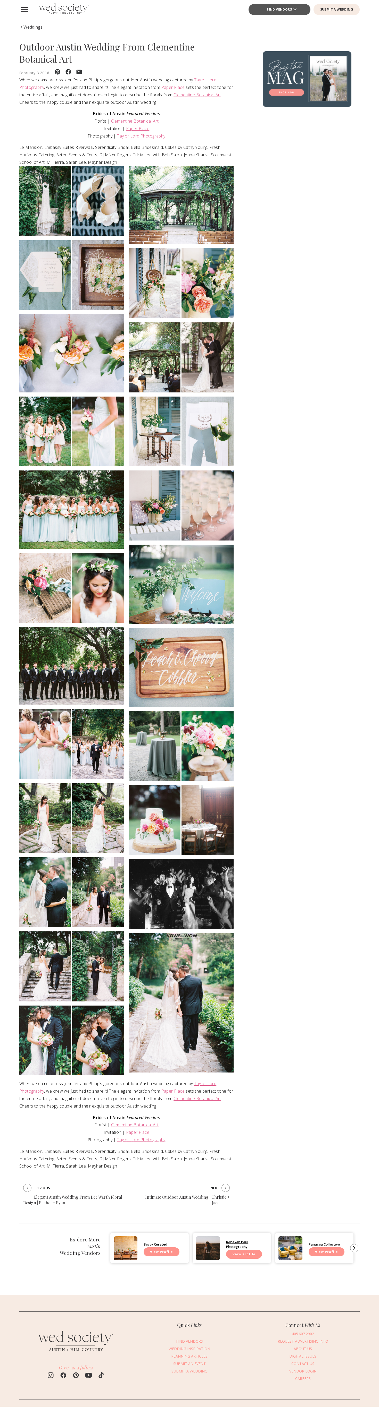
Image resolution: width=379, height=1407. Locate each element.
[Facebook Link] (63, 1376)
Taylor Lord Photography (141, 136)
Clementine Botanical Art (197, 95)
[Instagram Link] (50, 1376)
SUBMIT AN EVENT (189, 1363)
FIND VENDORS (189, 1341)
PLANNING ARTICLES (189, 1356)
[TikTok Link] (101, 1376)
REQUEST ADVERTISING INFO (303, 1341)
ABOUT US (303, 1348)
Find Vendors (279, 9)
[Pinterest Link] (76, 1376)
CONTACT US (302, 1363)
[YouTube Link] (88, 1376)
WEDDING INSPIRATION (189, 1348)
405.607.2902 (303, 1333)
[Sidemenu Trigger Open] (24, 9)
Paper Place (173, 87)
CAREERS (303, 1378)
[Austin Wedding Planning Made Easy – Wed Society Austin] (63, 9)
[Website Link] (76, 1354)
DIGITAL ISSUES (302, 1356)
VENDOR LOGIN (303, 1371)
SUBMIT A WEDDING (336, 9)
